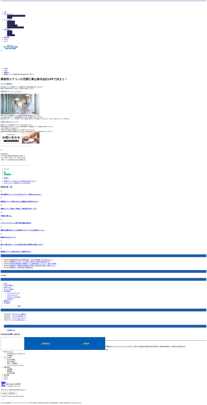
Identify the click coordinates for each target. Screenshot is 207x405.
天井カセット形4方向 (14, 297)
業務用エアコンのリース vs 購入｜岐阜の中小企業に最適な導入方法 (30, 262)
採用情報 (9, 31)
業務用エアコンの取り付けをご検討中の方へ (16, 252)
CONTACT (6, 51)
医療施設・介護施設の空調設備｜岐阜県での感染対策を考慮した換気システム (33, 265)
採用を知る (7, 29)
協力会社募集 (11, 35)
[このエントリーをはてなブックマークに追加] (4, 173)
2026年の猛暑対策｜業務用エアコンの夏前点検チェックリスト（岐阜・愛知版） (33, 264)
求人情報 (7, 303)
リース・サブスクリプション (15, 27)
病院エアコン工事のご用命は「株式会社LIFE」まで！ (19, 209)
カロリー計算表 (9, 289)
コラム (6, 41)
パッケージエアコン (13, 293)
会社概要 (9, 18)
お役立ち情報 (8, 285)
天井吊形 (10, 299)
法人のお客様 (11, 22)
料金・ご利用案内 (12, 25)
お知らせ (7, 287)
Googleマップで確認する (8, 393)
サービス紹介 (8, 20)
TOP (5, 12)
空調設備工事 (11, 330)
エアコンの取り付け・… (19, 320)
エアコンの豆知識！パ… (19, 316)
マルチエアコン (12, 295)
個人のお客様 (11, 24)
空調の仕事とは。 (7, 216)
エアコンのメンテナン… (19, 318)
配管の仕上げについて (8, 237)
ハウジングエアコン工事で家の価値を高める (16, 223)
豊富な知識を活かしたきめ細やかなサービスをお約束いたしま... (23, 230)
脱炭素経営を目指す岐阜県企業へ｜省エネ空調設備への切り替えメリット (31, 260)
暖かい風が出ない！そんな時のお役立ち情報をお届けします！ (22, 244)
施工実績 (6, 37)
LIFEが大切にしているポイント (16, 16)
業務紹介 (9, 84)
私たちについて (8, 14)
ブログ (6, 39)
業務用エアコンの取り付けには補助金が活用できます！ (20, 201)
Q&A (6, 283)
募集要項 (9, 33)
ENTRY (86, 343)
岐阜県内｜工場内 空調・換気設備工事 (21, 267)
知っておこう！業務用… (19, 314)
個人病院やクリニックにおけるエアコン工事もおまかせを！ (21, 194)
